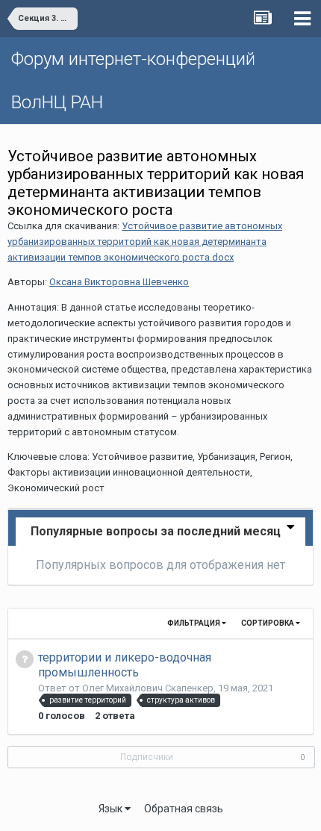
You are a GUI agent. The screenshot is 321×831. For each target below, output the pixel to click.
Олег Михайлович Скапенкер (148, 688)
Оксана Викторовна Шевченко (119, 281)
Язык (112, 809)
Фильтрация (194, 623)
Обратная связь (183, 809)
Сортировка (268, 623)
